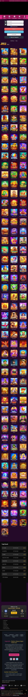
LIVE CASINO (14, 18)
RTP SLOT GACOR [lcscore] (14, 34)
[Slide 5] (13, 617)
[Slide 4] (12, 617)
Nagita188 (7, 641)
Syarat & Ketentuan (15, 635)
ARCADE (24, 18)
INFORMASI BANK (5, 624)
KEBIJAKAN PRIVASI (6, 627)
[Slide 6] (14, 617)
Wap (16, 40)
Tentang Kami (11, 634)
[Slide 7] (15, 617)
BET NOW (14, 612)
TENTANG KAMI (5, 620)
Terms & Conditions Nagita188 (11, 673)
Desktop (12, 40)
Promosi (17, 634)
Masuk (14, 29)
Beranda (5, 634)
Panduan (21, 634)
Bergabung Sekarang (14, 654)
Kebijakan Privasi (16, 695)
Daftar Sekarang (14, 31)
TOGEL (4, 18)
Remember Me (14, 26)
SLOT (9, 18)
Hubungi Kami (7, 635)
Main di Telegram (14, 37)
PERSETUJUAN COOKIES (6, 628)
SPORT (19, 18)
